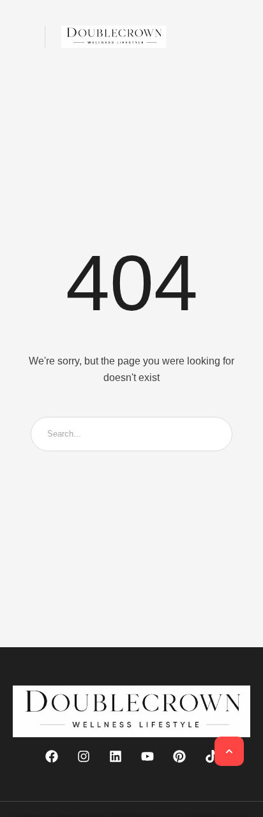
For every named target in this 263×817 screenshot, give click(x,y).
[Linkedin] (115, 756)
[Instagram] (83, 756)
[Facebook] (51, 756)
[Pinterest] (179, 756)
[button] (21, 37)
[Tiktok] (211, 756)
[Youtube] (147, 756)
